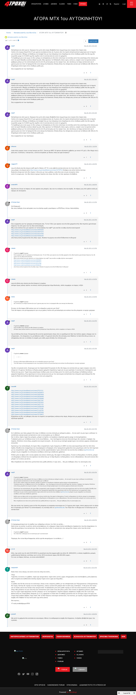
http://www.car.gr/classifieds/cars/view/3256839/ (27, 406)
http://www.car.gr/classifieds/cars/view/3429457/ (27, 392)
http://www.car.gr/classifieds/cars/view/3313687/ (27, 414)
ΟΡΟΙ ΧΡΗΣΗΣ (39, 685)
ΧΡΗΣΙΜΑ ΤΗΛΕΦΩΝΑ (109, 636)
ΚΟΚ (123, 636)
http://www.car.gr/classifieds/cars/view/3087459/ (27, 394)
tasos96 (13, 386)
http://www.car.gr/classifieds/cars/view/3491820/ (27, 230)
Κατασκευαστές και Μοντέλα (17, 37)
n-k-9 (13, 549)
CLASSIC (80, 654)
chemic (13, 248)
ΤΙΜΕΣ (60, 658)
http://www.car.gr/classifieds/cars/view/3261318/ (27, 400)
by (63, 692)
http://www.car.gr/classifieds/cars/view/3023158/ (27, 234)
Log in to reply (93, 41)
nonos (13, 296)
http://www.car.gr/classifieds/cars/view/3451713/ (27, 404)
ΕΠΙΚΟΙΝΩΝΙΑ (72, 685)
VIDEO (79, 658)
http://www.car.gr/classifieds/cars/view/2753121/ (27, 390)
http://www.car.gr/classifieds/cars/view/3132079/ (27, 410)
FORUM (61, 661)
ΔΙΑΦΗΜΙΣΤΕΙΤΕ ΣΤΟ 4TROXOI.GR (92, 685)
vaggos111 (14, 164)
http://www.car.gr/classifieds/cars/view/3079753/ (46, 170)
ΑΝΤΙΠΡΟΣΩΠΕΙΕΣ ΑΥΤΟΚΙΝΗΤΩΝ (25, 636)
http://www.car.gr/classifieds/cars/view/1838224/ (27, 235)
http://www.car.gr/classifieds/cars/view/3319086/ (27, 398)
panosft (13, 614)
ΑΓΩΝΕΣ (80, 651)
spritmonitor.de (89, 450)
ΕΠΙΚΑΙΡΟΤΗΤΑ (64, 651)
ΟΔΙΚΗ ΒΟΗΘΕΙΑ (63, 636)
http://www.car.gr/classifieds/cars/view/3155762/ (27, 402)
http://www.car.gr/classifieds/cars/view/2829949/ (27, 396)
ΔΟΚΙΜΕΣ (61, 654)
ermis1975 (14, 184)
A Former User (15, 202)
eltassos (13, 146)
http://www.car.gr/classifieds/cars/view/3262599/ (27, 412)
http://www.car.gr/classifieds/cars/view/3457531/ (27, 232)
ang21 (13, 46)
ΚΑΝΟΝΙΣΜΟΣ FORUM (56, 685)
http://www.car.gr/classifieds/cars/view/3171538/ (27, 408)
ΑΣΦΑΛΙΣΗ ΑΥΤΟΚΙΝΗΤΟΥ (85, 636)
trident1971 (14, 567)
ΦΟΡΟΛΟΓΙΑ (48, 636)
